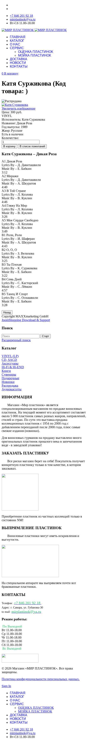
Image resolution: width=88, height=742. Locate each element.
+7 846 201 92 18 (21, 15)
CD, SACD (9, 359)
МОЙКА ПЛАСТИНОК (34, 55)
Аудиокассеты (11, 389)
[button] (10, 73)
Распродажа (10, 385)
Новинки (8, 382)
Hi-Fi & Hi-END (13, 367)
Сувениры (9, 374)
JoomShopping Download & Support (26, 320)
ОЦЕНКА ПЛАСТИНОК (35, 51)
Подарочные (10, 378)
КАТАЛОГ (17, 40)
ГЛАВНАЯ (17, 37)
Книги (6, 371)
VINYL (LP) (10, 356)
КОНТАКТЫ (18, 66)
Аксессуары (10, 363)
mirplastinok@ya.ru (22, 19)
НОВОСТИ (18, 63)
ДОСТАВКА (18, 59)
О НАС (15, 44)
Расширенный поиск (16, 340)
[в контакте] (20, 661)
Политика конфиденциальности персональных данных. (41, 679)
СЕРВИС (17, 48)
